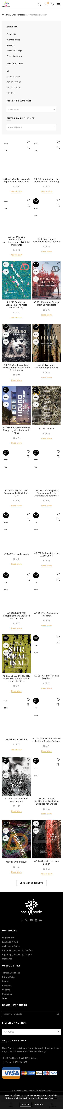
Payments (6, 985)
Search (58, 1014)
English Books (8, 937)
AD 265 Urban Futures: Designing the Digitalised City (16, 493)
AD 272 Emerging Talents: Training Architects (46, 303)
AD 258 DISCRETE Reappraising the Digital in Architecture (16, 616)
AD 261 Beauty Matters (16, 739)
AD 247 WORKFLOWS (16, 862)
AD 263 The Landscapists (16, 554)
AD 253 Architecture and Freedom (46, 677)
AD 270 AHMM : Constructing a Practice (47, 366)
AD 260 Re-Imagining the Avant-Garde (46, 554)
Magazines (22, 15)
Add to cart (16, 191)
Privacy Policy (8, 977)
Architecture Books (10, 946)
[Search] (39, 4)
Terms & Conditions (11, 973)
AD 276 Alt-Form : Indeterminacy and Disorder (47, 240)
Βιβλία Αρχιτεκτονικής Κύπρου (17, 954)
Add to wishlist (28, 142)
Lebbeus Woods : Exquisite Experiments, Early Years (16, 180)
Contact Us (7, 994)
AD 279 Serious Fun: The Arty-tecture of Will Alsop (46, 180)
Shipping (6, 990)
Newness (11, 45)
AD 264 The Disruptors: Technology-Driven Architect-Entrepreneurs (46, 493)
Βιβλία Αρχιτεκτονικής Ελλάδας (17, 950)
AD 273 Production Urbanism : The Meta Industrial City (16, 305)
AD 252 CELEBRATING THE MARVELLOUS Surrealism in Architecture (16, 678)
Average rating (13, 40)
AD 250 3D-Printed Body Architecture (16, 800)
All (8, 71)
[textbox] (31, 110)
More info (39, 1104)
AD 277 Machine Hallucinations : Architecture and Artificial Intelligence (16, 241)
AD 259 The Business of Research (46, 614)
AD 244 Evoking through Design (46, 862)
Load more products (31, 883)
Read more (46, 251)
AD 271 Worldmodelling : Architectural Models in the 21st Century (16, 368)
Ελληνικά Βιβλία (10, 942)
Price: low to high (14, 50)
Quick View (28, 147)
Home (7, 15)
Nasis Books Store (26, 1090)
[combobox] (31, 109)
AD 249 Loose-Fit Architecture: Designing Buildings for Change (46, 801)
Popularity (11, 34)
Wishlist (47, 3)
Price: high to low (14, 56)
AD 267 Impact (46, 428)
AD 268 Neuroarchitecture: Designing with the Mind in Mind (16, 430)
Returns (5, 981)
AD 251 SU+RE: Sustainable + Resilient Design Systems (47, 739)
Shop (14, 15)
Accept (25, 1104)
